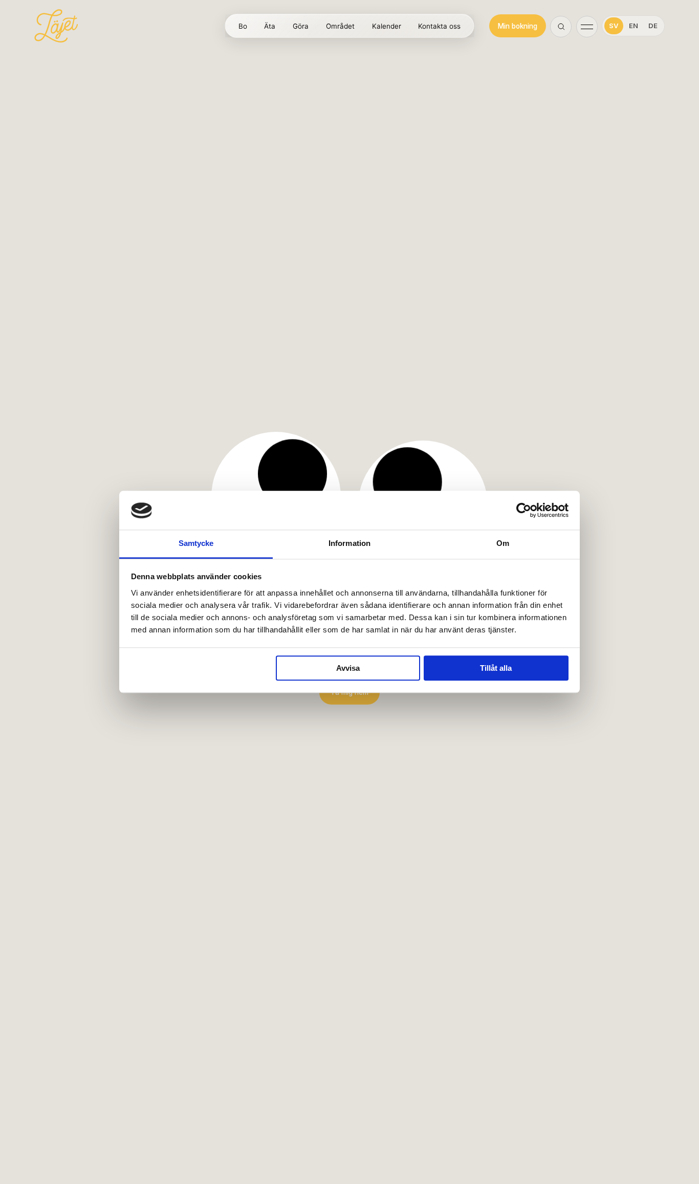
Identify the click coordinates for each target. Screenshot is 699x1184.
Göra (301, 27)
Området (340, 27)
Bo (242, 27)
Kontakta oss (439, 27)
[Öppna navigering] (587, 26)
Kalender (386, 27)
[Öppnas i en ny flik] (524, 510)
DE (653, 25)
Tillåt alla (496, 668)
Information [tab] (349, 543)
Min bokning (517, 26)
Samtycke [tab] (196, 543)
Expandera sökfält (561, 27)
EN (633, 25)
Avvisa (348, 668)
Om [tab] (502, 543)
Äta (269, 27)
